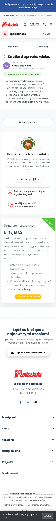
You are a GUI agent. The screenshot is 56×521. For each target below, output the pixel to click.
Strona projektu (29, 179)
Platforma (31, 15)
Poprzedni (13, 46)
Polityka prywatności (14, 505)
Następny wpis (27, 122)
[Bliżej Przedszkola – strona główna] (10, 24)
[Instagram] (28, 402)
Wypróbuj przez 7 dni (27, 296)
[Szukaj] (44, 24)
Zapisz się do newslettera (30, 352)
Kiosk (40, 15)
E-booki (48, 15)
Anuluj (47, 515)
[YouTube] (36, 402)
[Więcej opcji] (54, 57)
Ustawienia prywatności (40, 505)
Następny (43, 46)
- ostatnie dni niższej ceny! (36, 6)
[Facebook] (20, 402)
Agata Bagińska (21, 65)
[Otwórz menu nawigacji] (51, 24)
